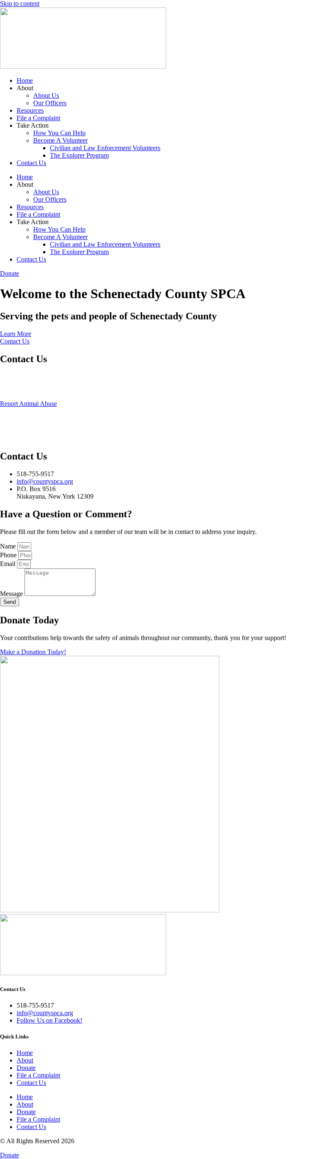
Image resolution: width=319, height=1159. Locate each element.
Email (8, 563)
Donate (26, 1067)
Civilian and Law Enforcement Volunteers (105, 147)
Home (25, 80)
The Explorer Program (79, 155)
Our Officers (49, 102)
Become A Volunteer (60, 140)
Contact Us (31, 162)
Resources (30, 110)
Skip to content (19, 3)
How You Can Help (59, 132)
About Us (46, 95)
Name (8, 546)
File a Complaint (38, 117)
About (25, 1060)
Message (12, 593)
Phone (9, 554)
